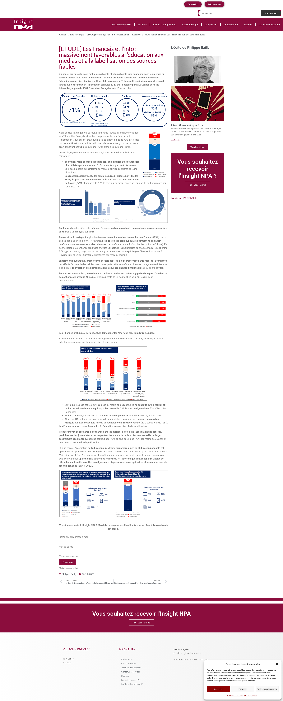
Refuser (243, 689)
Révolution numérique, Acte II (188, 125)
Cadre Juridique (190, 24)
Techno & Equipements (164, 24)
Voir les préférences (267, 689)
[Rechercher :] (229, 13)
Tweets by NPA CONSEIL (183, 197)
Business (142, 24)
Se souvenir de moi (69, 556)
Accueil (62, 34)
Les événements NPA (269, 24)
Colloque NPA (231, 24)
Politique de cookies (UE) (132, 684)
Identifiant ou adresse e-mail (73, 537)
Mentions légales (250, 696)
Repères (248, 24)
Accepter (218, 689)
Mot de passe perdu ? (68, 568)
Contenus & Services (121, 24)
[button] (277, 664)
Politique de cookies (235, 696)
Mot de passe (66, 547)
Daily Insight (211, 24)
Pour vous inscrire (197, 184)
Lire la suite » (176, 140)
